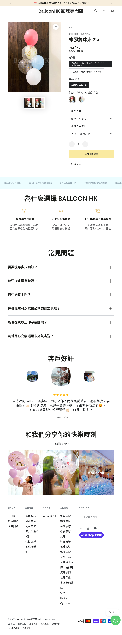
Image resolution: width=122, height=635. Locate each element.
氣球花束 (65, 578)
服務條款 (56, 623)
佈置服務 (30, 516)
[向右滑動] (111, 3)
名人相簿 (13, 521)
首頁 (71, 27)
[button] (96, 10)
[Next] (111, 376)
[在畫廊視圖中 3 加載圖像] (39, 103)
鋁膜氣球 (65, 521)
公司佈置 (30, 526)
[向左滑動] (10, 3)
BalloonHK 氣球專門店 (79, 34)
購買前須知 (49, 516)
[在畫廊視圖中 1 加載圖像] (29, 103)
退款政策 (33, 623)
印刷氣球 (30, 521)
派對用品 (65, 557)
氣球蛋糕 (30, 547)
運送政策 (15, 628)
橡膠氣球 (65, 531)
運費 (81, 51)
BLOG (11, 516)
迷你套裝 (65, 542)
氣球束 (64, 536)
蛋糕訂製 (30, 542)
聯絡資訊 (26, 628)
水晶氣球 (65, 516)
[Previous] (11, 376)
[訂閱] (112, 516)
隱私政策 (45, 623)
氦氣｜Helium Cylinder (65, 598)
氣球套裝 (65, 547)
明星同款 (13, 526)
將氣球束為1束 (79, 86)
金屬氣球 (65, 526)
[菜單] (10, 10)
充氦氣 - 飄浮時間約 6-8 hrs (86, 72)
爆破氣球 (65, 552)
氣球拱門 (65, 572)
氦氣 (28, 552)
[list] (61, 223)
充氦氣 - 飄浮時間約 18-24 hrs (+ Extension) (89, 64)
